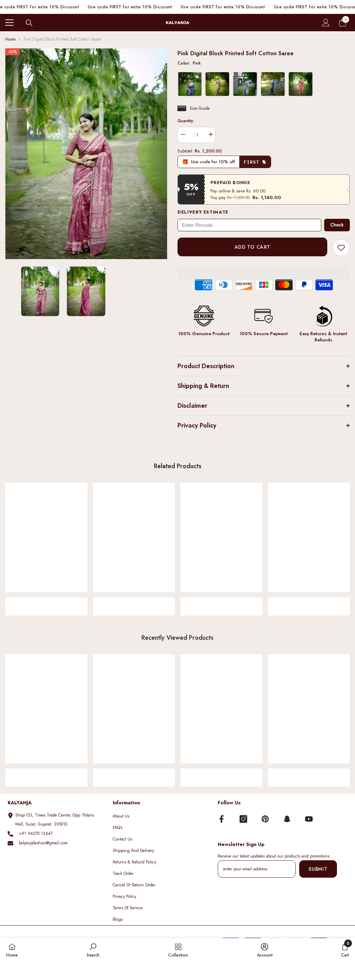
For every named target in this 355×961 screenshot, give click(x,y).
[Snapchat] (287, 819)
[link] (46, 601)
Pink (189, 63)
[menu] (9, 22)
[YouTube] (309, 819)
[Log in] (326, 22)
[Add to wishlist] (341, 247)
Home (10, 39)
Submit (318, 868)
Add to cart (252, 246)
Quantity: (186, 121)
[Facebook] (221, 819)
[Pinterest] (265, 819)
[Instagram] (243, 819)
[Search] (29, 23)
